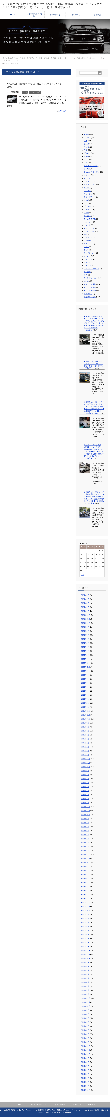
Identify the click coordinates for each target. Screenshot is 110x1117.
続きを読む (62, 111)
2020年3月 (85, 795)
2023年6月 (85, 639)
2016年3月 (85, 986)
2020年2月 (85, 799)
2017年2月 (85, 942)
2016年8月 (85, 966)
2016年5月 (85, 978)
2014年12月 (85, 1046)
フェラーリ (88, 181)
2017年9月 (85, 914)
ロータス (87, 191)
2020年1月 (85, 803)
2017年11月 (85, 906)
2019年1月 (85, 851)
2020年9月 (85, 771)
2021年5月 (85, 739)
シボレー (87, 240)
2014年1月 (85, 1086)
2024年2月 (85, 607)
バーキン (87, 265)
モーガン (87, 272)
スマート (87, 262)
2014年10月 (85, 1054)
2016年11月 (85, 954)
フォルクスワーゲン (91, 172)
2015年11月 (85, 1002)
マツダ (86, 147)
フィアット (88, 259)
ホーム (12, 15)
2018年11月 (85, 859)
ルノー (86, 213)
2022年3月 (85, 699)
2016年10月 (85, 958)
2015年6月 (85, 1022)
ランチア (87, 188)
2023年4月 (85, 647)
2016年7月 (85, 970)
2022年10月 (85, 671)
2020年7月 (85, 779)
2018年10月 (85, 863)
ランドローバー (90, 253)
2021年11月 (85, 715)
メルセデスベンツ (91, 166)
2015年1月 (85, 1042)
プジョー (87, 206)
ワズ (85, 275)
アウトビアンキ (90, 197)
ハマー (86, 247)
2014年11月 (85, 1050)
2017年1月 (85, 946)
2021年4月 (85, 743)
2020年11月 (85, 763)
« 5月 (82, 575)
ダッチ (86, 250)
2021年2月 (85, 751)
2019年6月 (85, 831)
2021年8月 (85, 727)
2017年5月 (85, 930)
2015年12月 (85, 998)
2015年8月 (85, 1014)
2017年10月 (85, 910)
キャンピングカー (91, 278)
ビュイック (88, 244)
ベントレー (88, 222)
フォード (87, 225)
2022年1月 (85, 707)
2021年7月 (85, 731)
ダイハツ (87, 153)
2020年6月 (85, 783)
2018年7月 (85, 874)
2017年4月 (85, 934)
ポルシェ (87, 175)
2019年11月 (85, 811)
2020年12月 (85, 759)
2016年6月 (85, 974)
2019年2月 (85, 847)
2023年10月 (85, 623)
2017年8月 (85, 918)
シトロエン (88, 209)
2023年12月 (85, 615)
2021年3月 (85, 747)
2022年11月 (85, 667)
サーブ (86, 203)
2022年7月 (85, 683)
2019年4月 (85, 839)
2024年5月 (85, 595)
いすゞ (86, 163)
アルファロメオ (90, 184)
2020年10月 (85, 767)
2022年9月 (85, 675)
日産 (85, 141)
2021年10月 (85, 719)
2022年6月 (85, 687)
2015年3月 (85, 1034)
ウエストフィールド (91, 269)
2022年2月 (85, 703)
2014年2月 (85, 1082)
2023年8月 (85, 631)
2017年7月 (85, 922)
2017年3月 (85, 938)
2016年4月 (85, 982)
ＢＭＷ (86, 169)
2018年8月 (85, 870)
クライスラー (89, 231)
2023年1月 (85, 659)
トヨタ (24, 92)
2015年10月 (85, 1006)
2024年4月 (85, 599)
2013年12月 (85, 1090)
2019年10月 (85, 815)
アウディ (87, 178)
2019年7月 (85, 827)
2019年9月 (85, 819)
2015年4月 (85, 1030)
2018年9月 (85, 866)
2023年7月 (85, 635)
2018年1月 (85, 898)
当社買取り (88, 294)
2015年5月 (85, 1026)
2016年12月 (85, 950)
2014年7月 (85, 1066)
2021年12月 (85, 711)
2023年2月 (85, 655)
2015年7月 (85, 1018)
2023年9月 (85, 627)
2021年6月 (85, 735)
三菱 (85, 150)
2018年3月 (85, 890)
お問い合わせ (55, 15)
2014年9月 (85, 1058)
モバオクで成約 (90, 287)
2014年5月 (85, 1074)
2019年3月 (85, 843)
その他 (86, 281)
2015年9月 (85, 1010)
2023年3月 (85, 651)
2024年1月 (85, 611)
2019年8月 (85, 823)
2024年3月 (85, 603)
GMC (86, 234)
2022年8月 (85, 679)
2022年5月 (85, 691)
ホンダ (86, 144)
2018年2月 (85, 894)
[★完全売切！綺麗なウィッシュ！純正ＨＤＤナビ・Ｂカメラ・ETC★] (12, 101)
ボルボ (86, 200)
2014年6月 (85, 1070)
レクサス (87, 138)
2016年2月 (85, 990)
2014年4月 (85, 1078)
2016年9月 (85, 962)
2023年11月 (85, 619)
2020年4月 (85, 791)
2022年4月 (85, 695)
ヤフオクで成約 (35, 92)
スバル (86, 159)
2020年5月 (85, 787)
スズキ (86, 156)
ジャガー (87, 216)
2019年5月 (85, 835)
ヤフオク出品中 (90, 290)
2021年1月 (85, 755)
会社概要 (97, 15)
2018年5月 (85, 882)
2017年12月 (85, 902)
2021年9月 (85, 723)
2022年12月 (85, 663)
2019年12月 (85, 807)
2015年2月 (85, 1038)
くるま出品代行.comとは (34, 15)
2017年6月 (85, 926)
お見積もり (76, 15)
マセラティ (88, 194)
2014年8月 (85, 1062)
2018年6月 (85, 878)
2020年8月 (85, 775)
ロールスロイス (90, 219)
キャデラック (89, 228)
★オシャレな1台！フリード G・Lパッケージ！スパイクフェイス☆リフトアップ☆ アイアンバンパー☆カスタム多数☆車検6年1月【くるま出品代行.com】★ (94, 323)
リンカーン (88, 237)
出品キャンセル (90, 297)
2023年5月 (85, 643)
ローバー (87, 256)
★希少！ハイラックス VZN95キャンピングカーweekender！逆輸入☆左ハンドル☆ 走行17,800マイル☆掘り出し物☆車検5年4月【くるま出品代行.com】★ (94, 451)
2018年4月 (85, 886)
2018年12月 (85, 855)
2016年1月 (85, 994)
